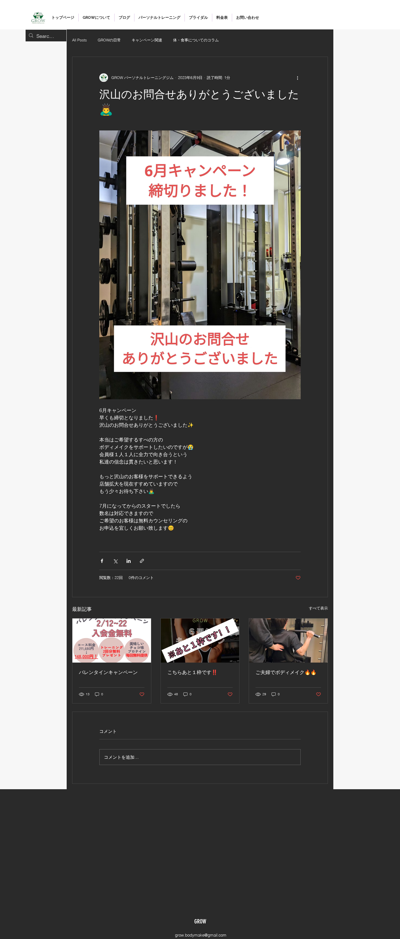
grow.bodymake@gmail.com (200, 935)
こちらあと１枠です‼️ (192, 672)
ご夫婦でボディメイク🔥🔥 (286, 672)
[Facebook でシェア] (101, 560)
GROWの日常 (109, 40)
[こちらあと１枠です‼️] (200, 640)
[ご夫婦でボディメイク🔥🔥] (288, 640)
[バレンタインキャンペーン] (111, 640)
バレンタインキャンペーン (108, 672)
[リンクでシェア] (141, 560)
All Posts (79, 40)
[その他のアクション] (297, 77)
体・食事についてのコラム (196, 40)
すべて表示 (318, 608)
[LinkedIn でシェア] (128, 560)
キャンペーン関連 (147, 40)
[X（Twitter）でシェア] (115, 560)
